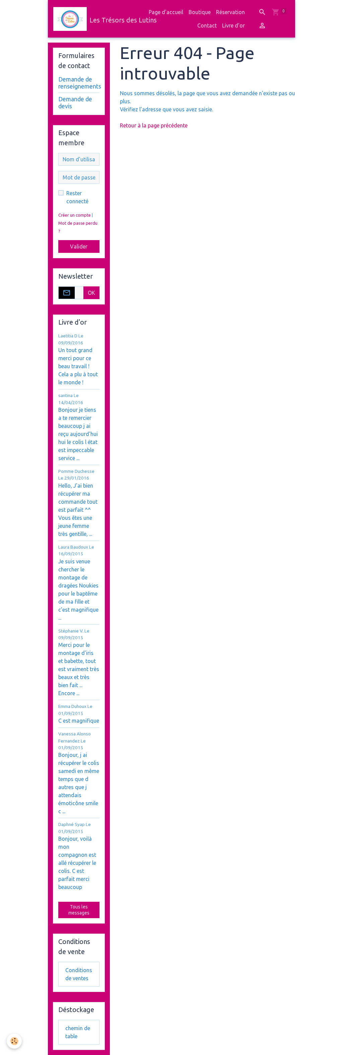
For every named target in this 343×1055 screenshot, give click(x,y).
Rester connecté (77, 197)
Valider (78, 246)
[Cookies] (14, 1041)
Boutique (200, 12)
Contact (207, 25)
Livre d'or (233, 25)
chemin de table (77, 1032)
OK (91, 293)
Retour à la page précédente (154, 125)
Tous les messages (78, 909)
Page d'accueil (166, 12)
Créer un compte (74, 215)
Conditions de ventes (78, 974)
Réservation (230, 12)
